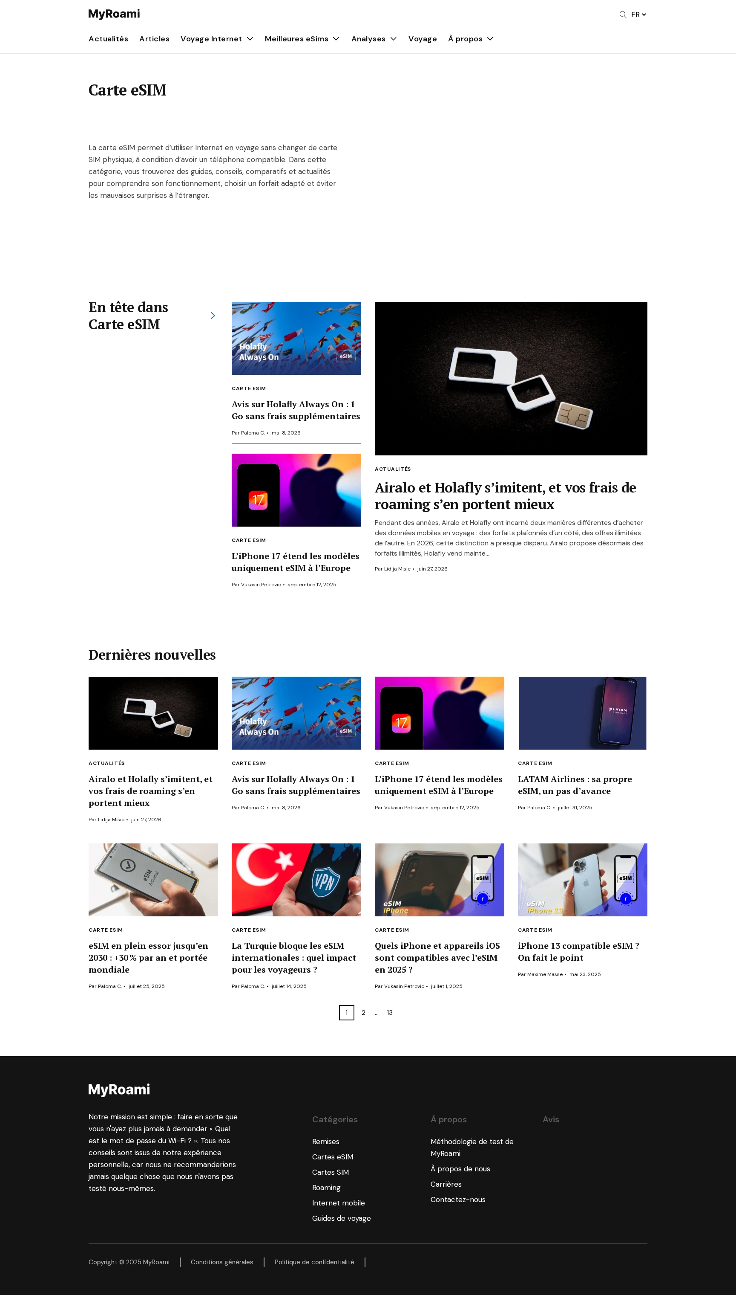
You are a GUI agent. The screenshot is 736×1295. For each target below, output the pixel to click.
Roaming (326, 1187)
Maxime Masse (545, 974)
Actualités (108, 39)
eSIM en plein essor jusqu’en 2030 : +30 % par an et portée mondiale (148, 957)
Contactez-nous (458, 1199)
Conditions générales (222, 1262)
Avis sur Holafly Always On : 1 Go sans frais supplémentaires (296, 410)
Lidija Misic (397, 568)
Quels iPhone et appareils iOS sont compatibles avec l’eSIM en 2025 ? (437, 957)
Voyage (422, 39)
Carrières (446, 1184)
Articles (154, 39)
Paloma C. (253, 432)
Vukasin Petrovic (261, 584)
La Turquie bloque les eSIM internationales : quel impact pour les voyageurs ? (294, 957)
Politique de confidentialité (314, 1262)
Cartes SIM (330, 1172)
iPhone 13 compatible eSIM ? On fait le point (578, 951)
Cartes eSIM (332, 1157)
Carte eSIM (249, 388)
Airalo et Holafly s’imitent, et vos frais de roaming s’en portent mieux (505, 495)
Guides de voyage (341, 1218)
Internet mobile (338, 1203)
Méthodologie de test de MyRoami (472, 1147)
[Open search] (623, 15)
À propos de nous (460, 1168)
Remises (325, 1141)
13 (390, 1012)
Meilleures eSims (296, 39)
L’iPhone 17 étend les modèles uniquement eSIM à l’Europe (295, 562)
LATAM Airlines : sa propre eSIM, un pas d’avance (575, 785)
